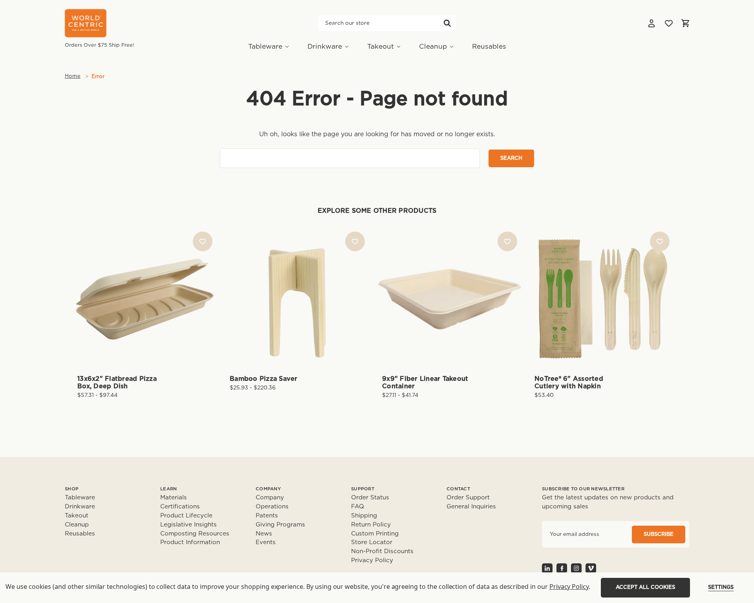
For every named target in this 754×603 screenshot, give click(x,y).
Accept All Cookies (645, 587)
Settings (721, 587)
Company (270, 498)
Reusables (489, 46)
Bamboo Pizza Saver (264, 379)
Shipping (364, 516)
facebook (561, 568)
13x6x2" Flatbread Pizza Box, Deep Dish (117, 382)
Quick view (145, 285)
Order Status (370, 498)
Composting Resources (194, 534)
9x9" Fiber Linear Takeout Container (425, 382)
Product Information (190, 542)
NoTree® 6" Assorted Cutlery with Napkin (568, 382)
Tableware (265, 46)
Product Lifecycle (186, 516)
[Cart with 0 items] (685, 23)
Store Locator (371, 542)
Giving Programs (280, 525)
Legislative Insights (188, 525)
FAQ (357, 507)
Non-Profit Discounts (382, 551)
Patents (267, 516)
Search (447, 23)
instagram (576, 568)
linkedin (547, 568)
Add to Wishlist (202, 241)
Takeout (380, 46)
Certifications (180, 507)
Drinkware (324, 46)
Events (266, 542)
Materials (173, 498)
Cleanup (433, 46)
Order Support (468, 498)
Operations (272, 507)
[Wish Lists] (669, 23)
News (264, 534)
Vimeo (591, 568)
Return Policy (371, 525)
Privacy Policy (372, 560)
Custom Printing (375, 534)
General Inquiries (471, 507)
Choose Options (145, 311)
